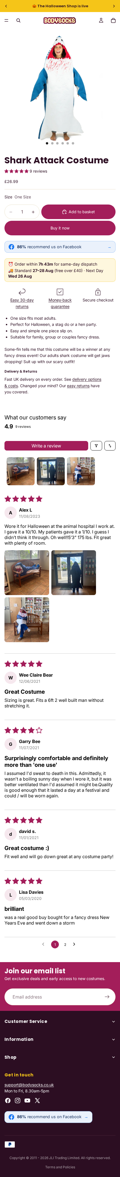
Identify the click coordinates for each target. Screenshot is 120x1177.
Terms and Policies (60, 1167)
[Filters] (96, 446)
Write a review (46, 446)
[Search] (18, 20)
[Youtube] (27, 1100)
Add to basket (82, 211)
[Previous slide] (6, 6)
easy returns (78, 385)
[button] (17, 171)
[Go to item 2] (51, 471)
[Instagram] (17, 1100)
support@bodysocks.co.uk (29, 1084)
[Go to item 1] (21, 471)
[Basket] (113, 20)
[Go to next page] (75, 944)
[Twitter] (37, 1100)
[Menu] (6, 20)
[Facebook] (7, 1100)
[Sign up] (107, 997)
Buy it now (60, 228)
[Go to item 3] (81, 471)
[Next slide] (114, 6)
